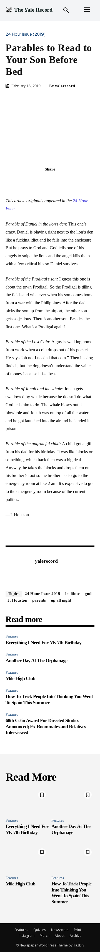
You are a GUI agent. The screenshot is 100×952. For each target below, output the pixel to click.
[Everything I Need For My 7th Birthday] (27, 801)
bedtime (72, 593)
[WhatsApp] (69, 181)
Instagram (26, 935)
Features (12, 636)
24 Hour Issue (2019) (26, 34)
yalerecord (65, 86)
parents (39, 600)
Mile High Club (20, 678)
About (59, 935)
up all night (61, 600)
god (88, 593)
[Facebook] (30, 181)
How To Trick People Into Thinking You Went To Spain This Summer (49, 699)
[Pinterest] (56, 181)
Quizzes (39, 929)
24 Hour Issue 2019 (42, 593)
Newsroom (60, 929)
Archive (75, 935)
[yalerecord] (19, 569)
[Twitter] (43, 181)
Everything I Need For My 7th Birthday (43, 642)
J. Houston (17, 600)
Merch (44, 935)
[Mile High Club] (27, 858)
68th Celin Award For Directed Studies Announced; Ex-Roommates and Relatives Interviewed (46, 726)
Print (77, 929)
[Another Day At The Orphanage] (72, 801)
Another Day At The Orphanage (36, 660)
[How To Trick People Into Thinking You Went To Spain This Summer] (72, 858)
